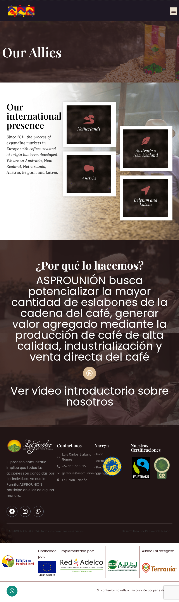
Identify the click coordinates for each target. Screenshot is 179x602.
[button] (173, 11)
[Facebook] (12, 511)
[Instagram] (25, 511)
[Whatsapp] (38, 511)
